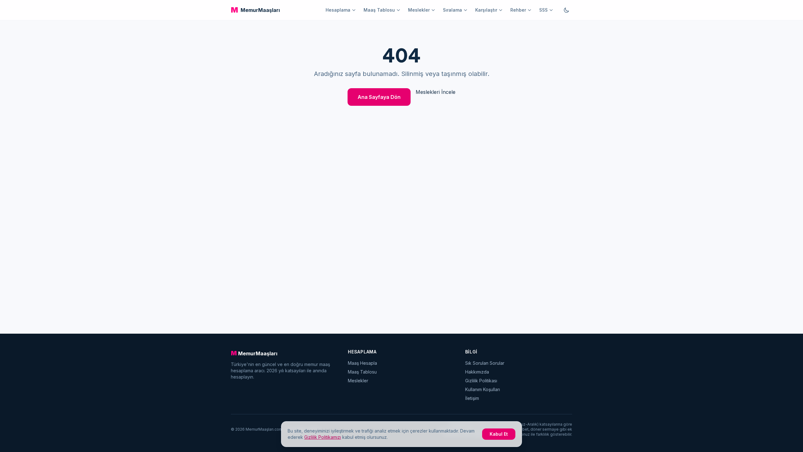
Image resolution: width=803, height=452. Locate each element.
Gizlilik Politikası (481, 380)
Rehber (518, 10)
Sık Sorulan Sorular (484, 363)
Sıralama (452, 10)
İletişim (472, 398)
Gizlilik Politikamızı (322, 437)
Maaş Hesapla (362, 363)
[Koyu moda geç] (566, 10)
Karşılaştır (486, 10)
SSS (543, 10)
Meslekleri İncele (435, 92)
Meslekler (419, 10)
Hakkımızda (477, 371)
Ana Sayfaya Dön (379, 97)
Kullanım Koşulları (482, 389)
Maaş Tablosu (379, 10)
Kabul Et (499, 434)
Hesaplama (338, 10)
